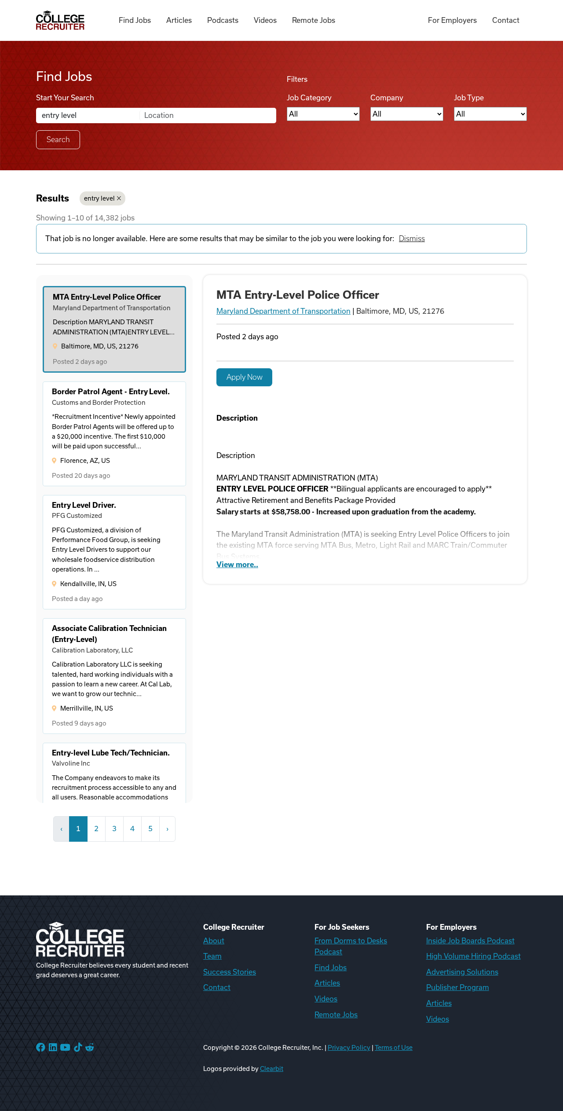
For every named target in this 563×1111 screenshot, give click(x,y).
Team (212, 956)
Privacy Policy (349, 1047)
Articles (179, 20)
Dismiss (412, 238)
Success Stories (229, 972)
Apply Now (245, 377)
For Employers (452, 20)
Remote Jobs (313, 20)
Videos (265, 20)
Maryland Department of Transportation (283, 311)
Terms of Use (394, 1047)
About (213, 941)
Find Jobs (135, 20)
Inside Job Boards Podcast (470, 941)
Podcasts (222, 20)
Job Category (309, 98)
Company (386, 98)
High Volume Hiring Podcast (473, 956)
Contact (505, 20)
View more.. (237, 564)
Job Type (469, 98)
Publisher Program (457, 987)
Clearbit (271, 1068)
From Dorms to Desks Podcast (350, 946)
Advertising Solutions (462, 972)
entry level (99, 198)
